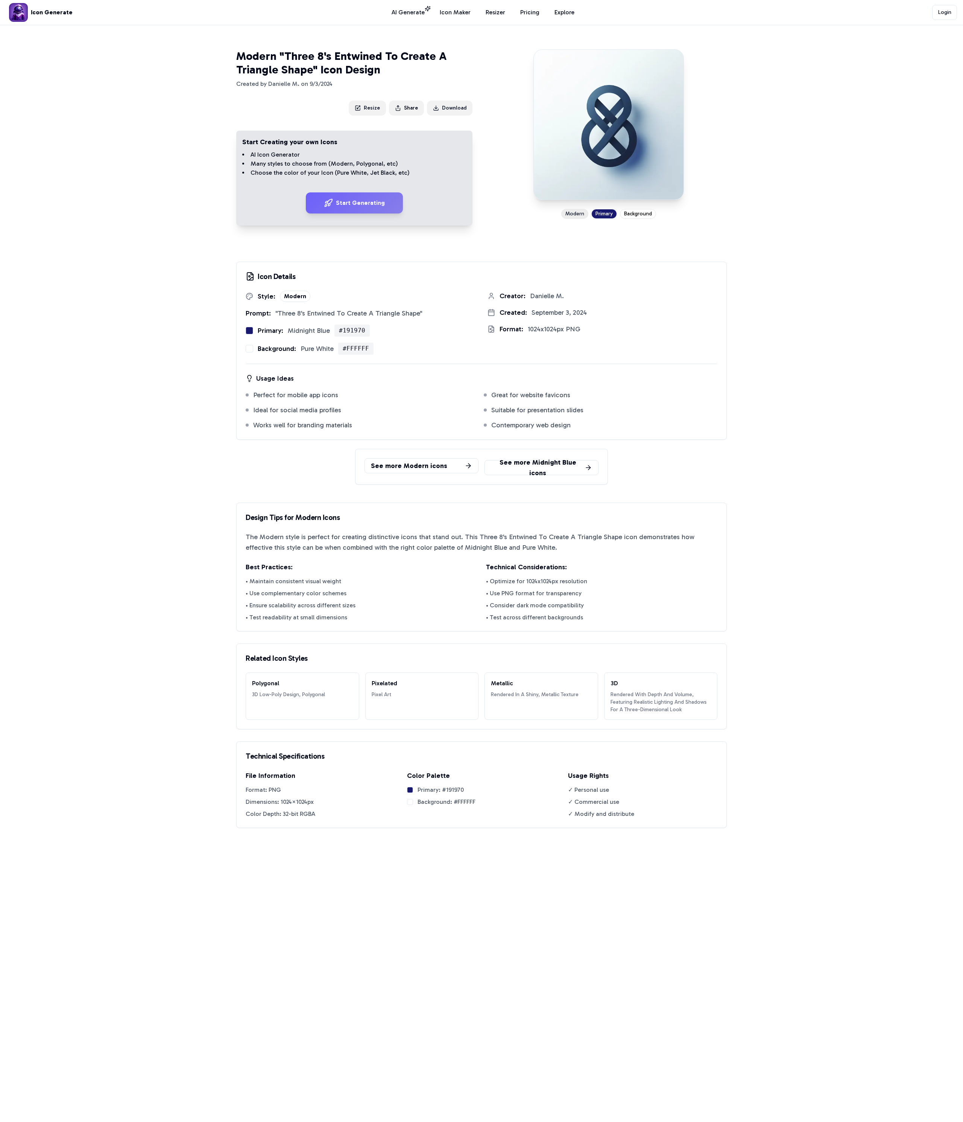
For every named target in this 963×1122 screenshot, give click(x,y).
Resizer (495, 12)
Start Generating (360, 202)
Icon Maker (455, 12)
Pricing (529, 12)
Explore (564, 12)
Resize (372, 108)
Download (454, 108)
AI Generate (408, 12)
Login (944, 12)
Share (411, 108)
